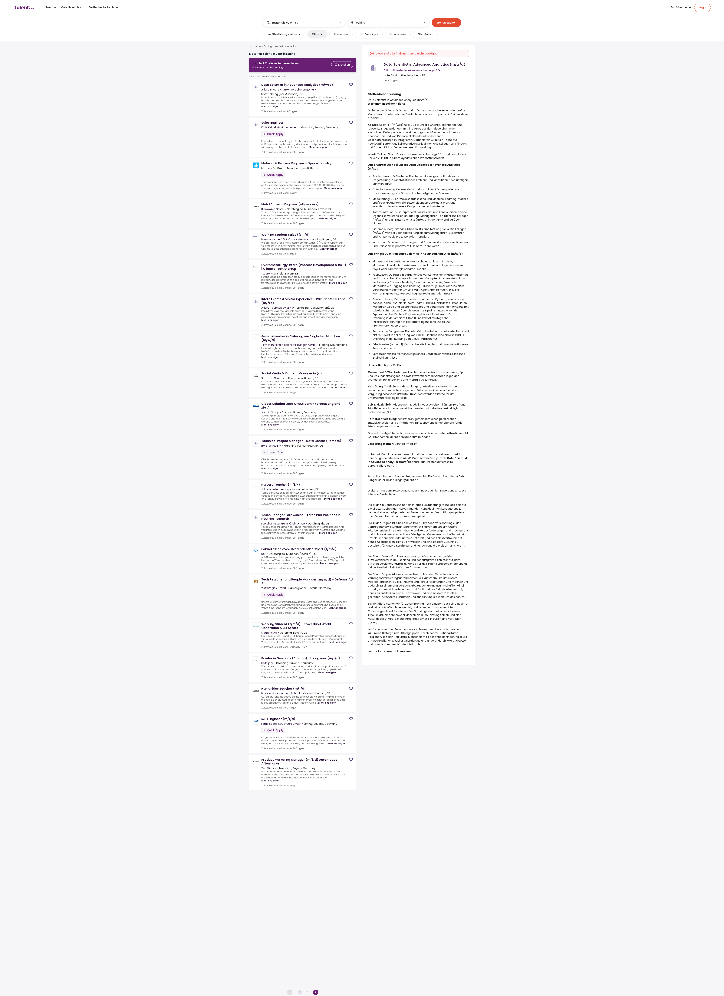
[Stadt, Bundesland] (385, 23)
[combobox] (303, 23)
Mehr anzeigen (270, 106)
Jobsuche (255, 46)
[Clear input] (340, 23)
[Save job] (351, 84)
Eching (268, 46)
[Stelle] (301, 23)
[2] (315, 992)
